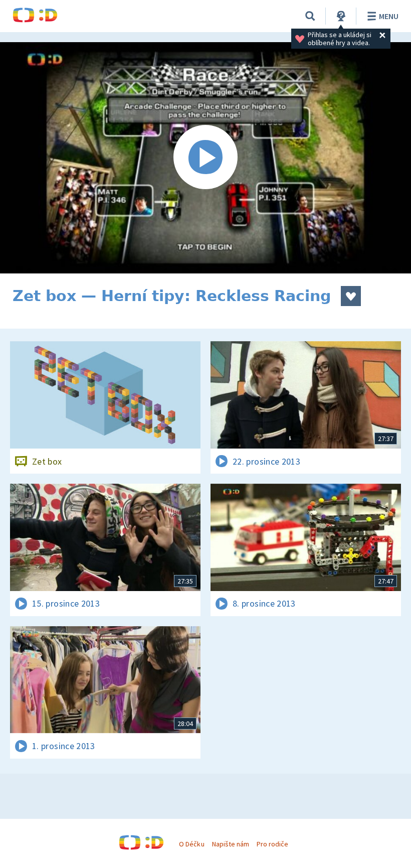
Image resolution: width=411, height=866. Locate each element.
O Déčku (191, 843)
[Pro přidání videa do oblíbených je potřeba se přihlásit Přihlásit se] (351, 296)
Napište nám (230, 843)
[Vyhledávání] (310, 16)
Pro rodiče (272, 843)
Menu (388, 16)
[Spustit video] (205, 157)
